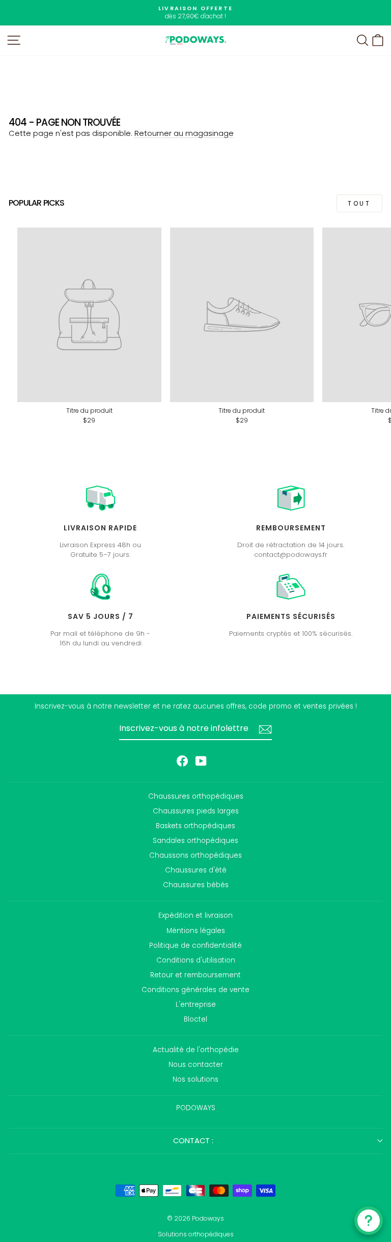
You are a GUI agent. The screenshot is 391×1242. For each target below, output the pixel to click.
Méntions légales (195, 931)
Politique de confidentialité (195, 945)
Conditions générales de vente (195, 990)
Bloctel (195, 1019)
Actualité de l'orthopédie (196, 1050)
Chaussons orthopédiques (195, 855)
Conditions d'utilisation (195, 960)
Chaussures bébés (196, 885)
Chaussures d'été (196, 870)
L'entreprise (196, 1004)
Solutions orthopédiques (196, 1234)
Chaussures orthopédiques (195, 796)
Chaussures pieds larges (196, 811)
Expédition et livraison (195, 915)
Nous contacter (196, 1064)
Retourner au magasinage (184, 133)
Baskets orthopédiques (195, 826)
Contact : (193, 1141)
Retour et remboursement (195, 975)
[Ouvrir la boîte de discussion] (368, 1220)
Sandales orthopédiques (195, 840)
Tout (359, 203)
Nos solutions (195, 1079)
